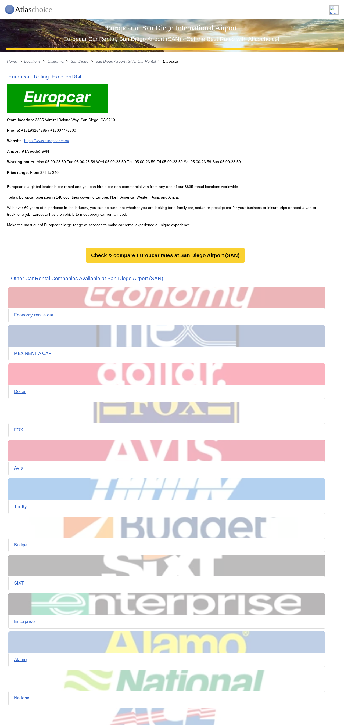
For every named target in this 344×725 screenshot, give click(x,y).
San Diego (79, 61)
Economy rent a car (33, 315)
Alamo (20, 659)
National (22, 698)
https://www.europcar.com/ (46, 141)
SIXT (19, 583)
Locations (32, 61)
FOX (18, 429)
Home (12, 61)
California (56, 61)
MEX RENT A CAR (33, 353)
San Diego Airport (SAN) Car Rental (125, 61)
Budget (21, 544)
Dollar (20, 391)
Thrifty (20, 506)
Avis (18, 468)
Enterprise (24, 621)
